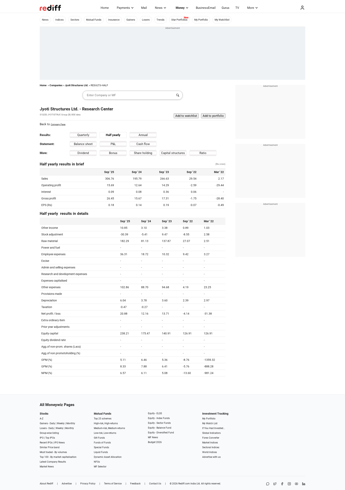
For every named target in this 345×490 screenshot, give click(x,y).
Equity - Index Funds (159, 418)
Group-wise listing (49, 433)
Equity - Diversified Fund (161, 432)
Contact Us (155, 483)
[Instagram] (289, 484)
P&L (113, 144)
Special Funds (101, 447)
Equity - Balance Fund (159, 427)
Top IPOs (50, 437)
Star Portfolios (179, 19)
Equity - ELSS (155, 413)
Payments (123, 8)
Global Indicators (211, 433)
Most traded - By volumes (53, 452)
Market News (47, 466)
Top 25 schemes (102, 418)
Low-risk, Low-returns (105, 433)
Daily (52, 423)
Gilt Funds (99, 437)
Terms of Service (113, 483)
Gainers (130, 19)
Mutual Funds (93, 19)
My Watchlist (222, 19)
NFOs (97, 461)
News (159, 8)
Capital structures (173, 153)
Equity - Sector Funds (159, 423)
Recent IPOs (46, 442)
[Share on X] (275, 484)
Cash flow (143, 144)
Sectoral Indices (210, 447)
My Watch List (209, 423)
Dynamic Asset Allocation (108, 457)
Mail (144, 8)
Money (180, 8)
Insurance (114, 19)
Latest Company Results (53, 461)
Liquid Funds (101, 452)
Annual (143, 135)
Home (105, 8)
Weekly (60, 423)
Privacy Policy (87, 483)
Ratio (202, 153)
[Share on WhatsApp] (267, 484)
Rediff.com (184, 483)
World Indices (209, 452)
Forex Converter (210, 437)
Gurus (225, 8)
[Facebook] (282, 484)
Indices (59, 19)
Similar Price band (49, 447)
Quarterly (83, 135)
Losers (146, 19)
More (250, 8)
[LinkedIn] (303, 484)
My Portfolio (201, 19)
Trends (161, 19)
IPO (42, 437)
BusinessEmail (206, 8)
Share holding (143, 153)
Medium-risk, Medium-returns (109, 428)
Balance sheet (83, 144)
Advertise (67, 483)
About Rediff (46, 483)
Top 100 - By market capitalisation (58, 457)
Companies (56, 85)
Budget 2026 (155, 442)
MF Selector (100, 466)
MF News (153, 437)
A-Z (41, 418)
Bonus (113, 153)
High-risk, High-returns (106, 423)
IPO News (59, 442)
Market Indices (210, 442)
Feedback (135, 483)
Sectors (74, 19)
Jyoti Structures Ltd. (76, 85)
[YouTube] (296, 484)
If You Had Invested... (213, 428)
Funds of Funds (102, 442)
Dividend (83, 153)
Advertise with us (211, 457)
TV (237, 8)
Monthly (70, 423)
